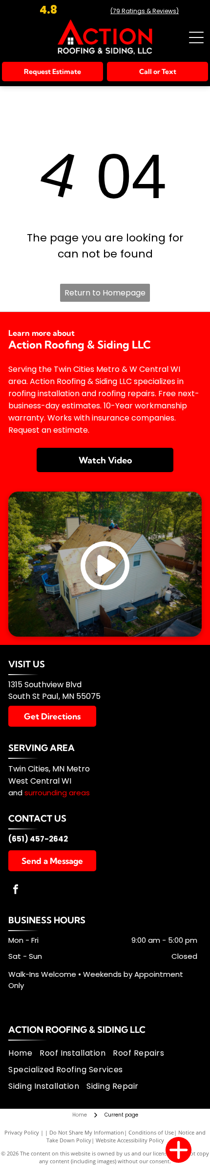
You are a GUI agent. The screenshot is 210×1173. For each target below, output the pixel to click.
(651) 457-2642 (38, 839)
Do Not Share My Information (86, 1132)
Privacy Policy (21, 1132)
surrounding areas (57, 793)
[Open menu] (196, 37)
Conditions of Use (151, 1132)
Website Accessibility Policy (130, 1140)
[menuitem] (24, 1053)
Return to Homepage (105, 292)
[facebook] (15, 890)
